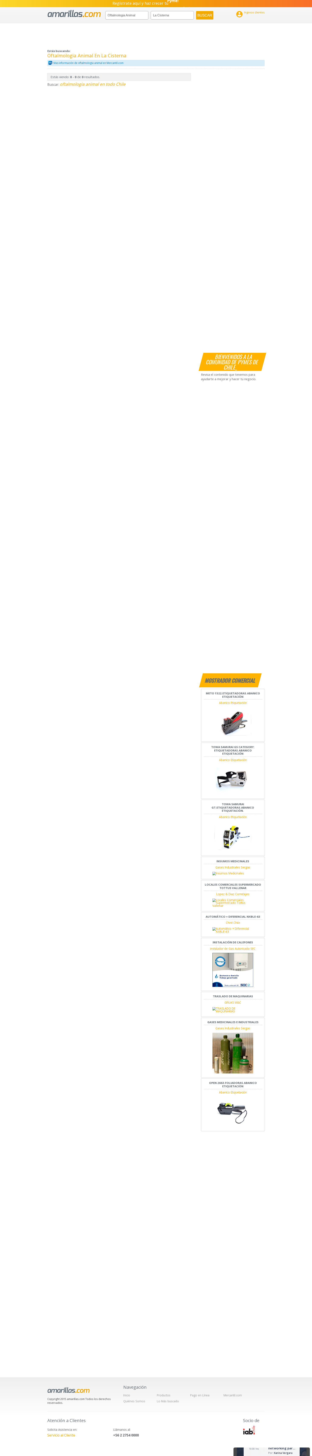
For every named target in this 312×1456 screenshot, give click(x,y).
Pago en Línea (199, 1395)
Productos (163, 1395)
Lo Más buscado (168, 1401)
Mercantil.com (232, 1395)
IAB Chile (249, 1430)
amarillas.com (74, 13)
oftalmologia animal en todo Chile (92, 84)
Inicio (126, 1395)
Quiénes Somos (134, 1401)
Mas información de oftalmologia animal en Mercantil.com (88, 63)
